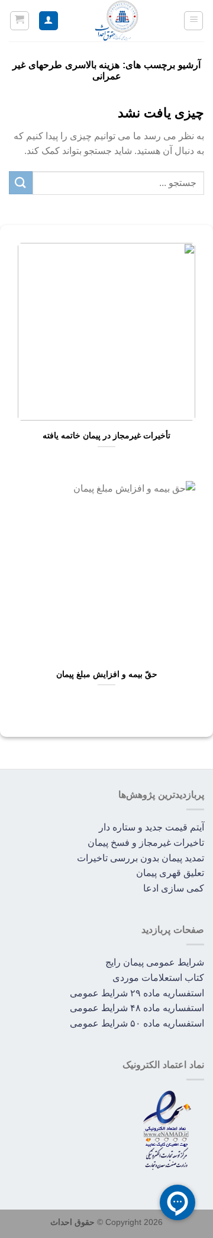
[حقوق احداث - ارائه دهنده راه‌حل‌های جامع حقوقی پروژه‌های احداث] (116, 20)
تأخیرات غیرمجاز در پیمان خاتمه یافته (106, 435)
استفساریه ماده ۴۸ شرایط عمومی (137, 1008)
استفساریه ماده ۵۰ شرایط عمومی (137, 1023)
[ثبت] (21, 182)
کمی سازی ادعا (173, 888)
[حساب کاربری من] (48, 21)
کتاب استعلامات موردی (158, 978)
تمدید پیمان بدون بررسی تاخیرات (140, 858)
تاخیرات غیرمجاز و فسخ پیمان (146, 843)
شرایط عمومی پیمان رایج (154, 962)
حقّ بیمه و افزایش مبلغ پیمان (106, 674)
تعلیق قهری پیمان (170, 873)
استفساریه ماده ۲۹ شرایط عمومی (137, 993)
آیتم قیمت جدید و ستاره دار (151, 827)
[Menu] (193, 20)
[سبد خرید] (19, 20)
